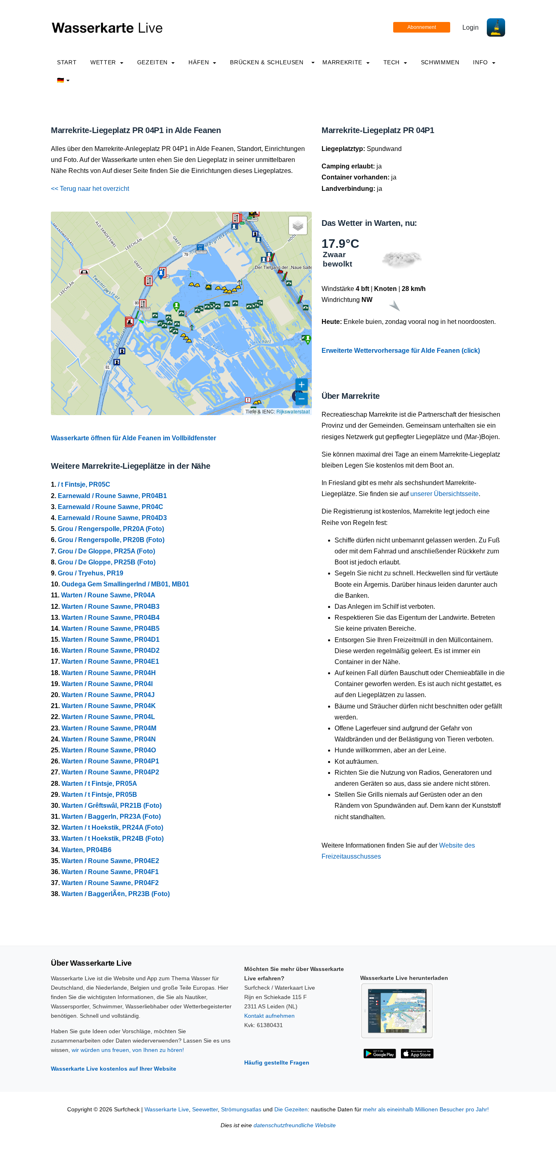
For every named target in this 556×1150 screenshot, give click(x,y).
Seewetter (205, 1109)
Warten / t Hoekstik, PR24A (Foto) (112, 827)
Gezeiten (153, 62)
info (481, 62)
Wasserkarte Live (166, 1109)
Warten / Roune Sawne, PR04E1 (110, 661)
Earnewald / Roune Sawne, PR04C (110, 506)
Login (470, 27)
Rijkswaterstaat (293, 411)
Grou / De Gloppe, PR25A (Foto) (106, 551)
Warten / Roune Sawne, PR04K (108, 705)
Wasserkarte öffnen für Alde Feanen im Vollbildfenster (133, 438)
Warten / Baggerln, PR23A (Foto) (111, 816)
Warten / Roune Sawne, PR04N (108, 739)
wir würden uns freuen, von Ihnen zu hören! (128, 1050)
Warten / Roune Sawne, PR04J (108, 694)
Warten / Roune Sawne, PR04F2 (110, 882)
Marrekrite (343, 62)
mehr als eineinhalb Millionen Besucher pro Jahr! (426, 1109)
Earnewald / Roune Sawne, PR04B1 (112, 495)
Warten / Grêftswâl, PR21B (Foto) (111, 805)
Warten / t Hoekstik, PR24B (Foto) (112, 838)
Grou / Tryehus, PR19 (90, 573)
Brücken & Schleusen (266, 62)
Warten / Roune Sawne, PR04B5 (110, 628)
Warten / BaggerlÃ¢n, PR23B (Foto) (115, 893)
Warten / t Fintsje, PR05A (99, 783)
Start (67, 62)
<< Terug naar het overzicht (90, 188)
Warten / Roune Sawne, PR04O (108, 750)
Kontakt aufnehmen (269, 1015)
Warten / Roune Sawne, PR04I (107, 683)
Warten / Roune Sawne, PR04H (108, 672)
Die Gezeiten (291, 1109)
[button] (136, 318)
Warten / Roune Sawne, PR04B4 (110, 617)
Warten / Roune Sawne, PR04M (108, 728)
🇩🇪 (60, 80)
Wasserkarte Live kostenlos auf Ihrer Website (113, 1068)
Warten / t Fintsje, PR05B (99, 794)
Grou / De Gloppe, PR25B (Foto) (106, 562)
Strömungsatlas (241, 1109)
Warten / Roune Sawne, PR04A (108, 595)
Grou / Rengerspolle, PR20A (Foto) (111, 528)
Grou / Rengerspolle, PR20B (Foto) (111, 539)
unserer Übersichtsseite (444, 493)
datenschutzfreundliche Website (295, 1125)
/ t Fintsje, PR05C (84, 484)
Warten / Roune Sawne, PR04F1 (110, 871)
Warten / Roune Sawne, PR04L (108, 716)
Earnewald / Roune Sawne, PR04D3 (112, 517)
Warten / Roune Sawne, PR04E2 (110, 860)
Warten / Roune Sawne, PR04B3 (110, 606)
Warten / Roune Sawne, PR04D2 (110, 650)
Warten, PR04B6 (86, 849)
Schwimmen (440, 62)
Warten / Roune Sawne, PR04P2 (110, 772)
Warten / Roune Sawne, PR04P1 (110, 761)
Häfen (199, 62)
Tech (392, 62)
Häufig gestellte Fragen (276, 1062)
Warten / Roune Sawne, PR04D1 (110, 639)
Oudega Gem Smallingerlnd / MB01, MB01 (125, 584)
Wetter (104, 62)
